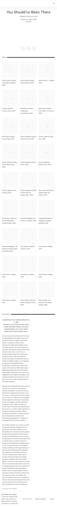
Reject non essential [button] (40, 499)
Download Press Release (9, 488)
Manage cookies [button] (27, 499)
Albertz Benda (12, 3)
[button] (23, 48)
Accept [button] (52, 499)
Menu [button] (54, 3)
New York (28, 21)
